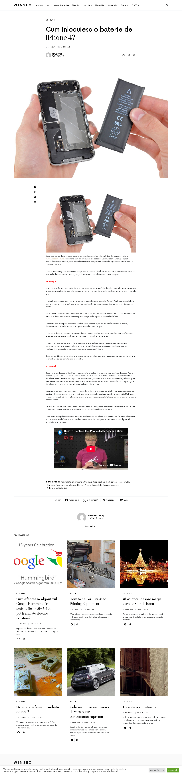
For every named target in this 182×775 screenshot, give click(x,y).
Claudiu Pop (57, 54)
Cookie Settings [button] (157, 770)
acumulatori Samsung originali (76, 482)
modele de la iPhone (80, 485)
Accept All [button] (172, 770)
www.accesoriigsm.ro (55, 259)
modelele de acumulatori (105, 485)
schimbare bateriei (57, 488)
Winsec (23, 5)
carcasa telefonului (57, 485)
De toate (50, 20)
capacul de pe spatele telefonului (111, 482)
